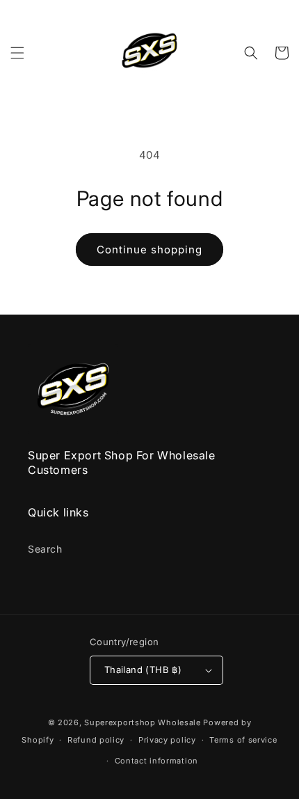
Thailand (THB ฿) (142, 669)
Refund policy (95, 740)
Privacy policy (167, 740)
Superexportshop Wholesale (142, 722)
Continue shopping (149, 249)
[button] (17, 53)
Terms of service (243, 740)
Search (45, 549)
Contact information (156, 761)
